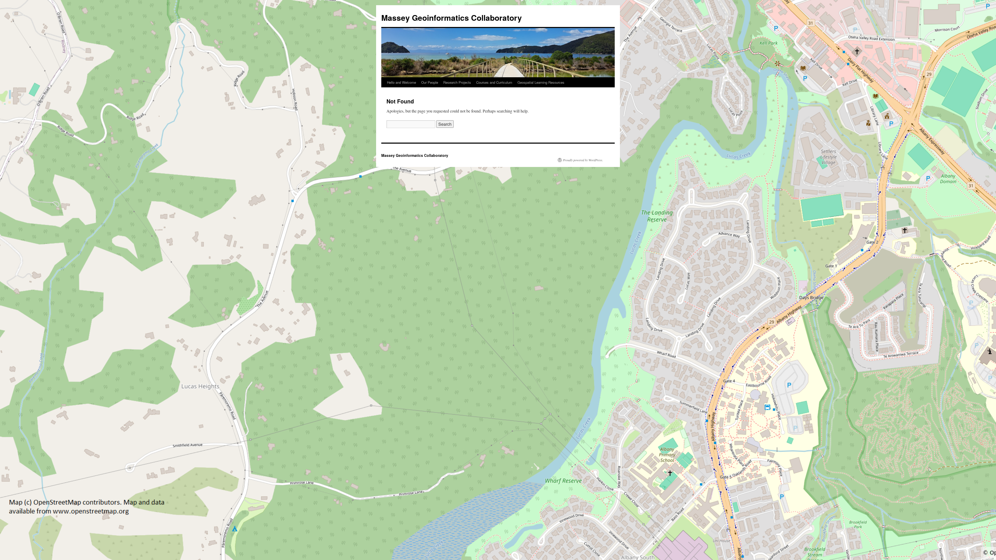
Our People (429, 82)
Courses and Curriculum (494, 82)
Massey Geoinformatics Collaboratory (451, 17)
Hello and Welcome (401, 82)
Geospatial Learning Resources (540, 82)
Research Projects (457, 82)
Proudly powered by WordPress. (583, 160)
